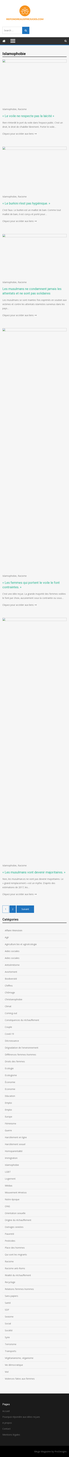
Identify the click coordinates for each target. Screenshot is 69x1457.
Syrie (7, 1337)
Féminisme (10, 1123)
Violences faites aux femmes (20, 1378)
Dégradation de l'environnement (21, 1047)
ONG (7, 1206)
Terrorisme (10, 1344)
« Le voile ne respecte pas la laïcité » (28, 116)
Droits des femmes (15, 1061)
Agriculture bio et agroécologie (21, 944)
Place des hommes (15, 1247)
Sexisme (9, 1316)
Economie (10, 1089)
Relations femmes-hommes (19, 1289)
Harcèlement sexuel (15, 1144)
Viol (7, 1371)
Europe (8, 1116)
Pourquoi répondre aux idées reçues (21, 1416)
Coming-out (11, 1013)
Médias (8, 1185)
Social (8, 1323)
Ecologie (9, 1068)
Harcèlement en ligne (16, 1137)
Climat (8, 1006)
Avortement (11, 971)
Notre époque (12, 1199)
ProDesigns (61, 1451)
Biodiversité (11, 978)
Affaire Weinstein (13, 930)
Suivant (25, 909)
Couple (8, 1026)
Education (10, 1095)
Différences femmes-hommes (20, 1054)
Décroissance (12, 1040)
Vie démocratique (14, 1364)
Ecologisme (11, 1075)
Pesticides (10, 1240)
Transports (10, 1351)
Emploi (8, 1102)
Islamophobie (9, 109)
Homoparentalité (13, 1151)
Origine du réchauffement (18, 1220)
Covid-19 (9, 1033)
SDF (7, 1309)
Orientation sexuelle (15, 1213)
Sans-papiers (11, 1295)
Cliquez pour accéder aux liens (18, 133)
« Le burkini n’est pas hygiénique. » (26, 203)
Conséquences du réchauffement (22, 1020)
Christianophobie (13, 999)
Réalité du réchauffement (18, 1275)
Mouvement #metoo (16, 1192)
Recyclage (10, 1282)
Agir (7, 937)
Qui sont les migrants (16, 1254)
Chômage (10, 992)
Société (9, 1330)
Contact (6, 1428)
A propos (7, 1422)
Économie (10, 1082)
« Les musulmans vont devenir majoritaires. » (33, 872)
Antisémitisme (12, 964)
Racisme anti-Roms (15, 1268)
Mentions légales (11, 1434)
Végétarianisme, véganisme (19, 1357)
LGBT (8, 1171)
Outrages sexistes (14, 1226)
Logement (10, 1178)
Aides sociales (12, 951)
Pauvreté (9, 1233)
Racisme (22, 109)
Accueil (6, 1411)
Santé (8, 1302)
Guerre (8, 1130)
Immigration (11, 1158)
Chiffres (9, 985)
